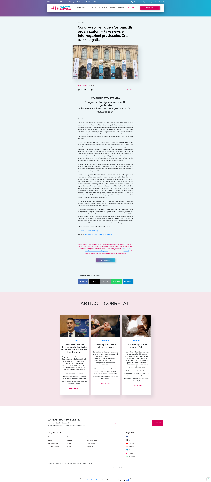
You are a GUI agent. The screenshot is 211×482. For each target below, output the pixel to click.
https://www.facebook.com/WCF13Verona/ (98, 234)
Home (79, 85)
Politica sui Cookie (62, 467)
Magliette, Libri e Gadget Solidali (148, 2)
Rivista (136, 2)
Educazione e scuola (53, 446)
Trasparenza (90, 467)
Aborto (69, 443)
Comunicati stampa (92, 440)
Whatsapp (117, 281)
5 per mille (126, 251)
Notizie (131, 8)
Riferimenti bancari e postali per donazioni (76, 467)
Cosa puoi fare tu (91, 443)
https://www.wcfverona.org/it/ (90, 230)
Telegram (128, 281)
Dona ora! (150, 8)
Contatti (161, 2)
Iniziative (69, 436)
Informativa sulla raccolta (90, 480)
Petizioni (69, 440)
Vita (49, 436)
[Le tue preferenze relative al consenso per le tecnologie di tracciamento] (208, 479)
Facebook (84, 281)
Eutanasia (69, 446)
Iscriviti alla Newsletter (127, 90)
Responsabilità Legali (98, 467)
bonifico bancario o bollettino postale (96, 251)
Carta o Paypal (126, 249)
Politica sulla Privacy (52, 467)
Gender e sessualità (53, 443)
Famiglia (91, 85)
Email (106, 281)
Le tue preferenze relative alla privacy (113, 480)
